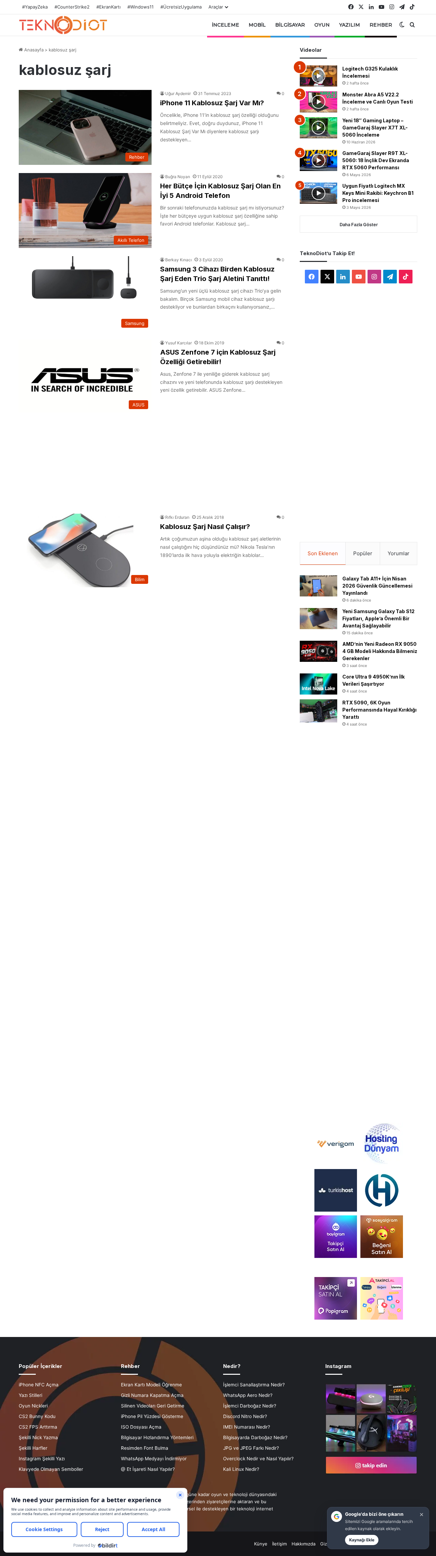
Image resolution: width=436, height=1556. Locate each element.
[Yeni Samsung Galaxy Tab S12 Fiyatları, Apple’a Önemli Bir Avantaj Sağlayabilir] (318, 618)
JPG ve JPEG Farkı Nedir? (251, 1448)
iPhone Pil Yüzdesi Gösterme (152, 1416)
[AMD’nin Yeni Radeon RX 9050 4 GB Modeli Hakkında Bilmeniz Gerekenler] (318, 651)
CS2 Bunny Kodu (37, 1416)
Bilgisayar (290, 25)
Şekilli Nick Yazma (38, 1437)
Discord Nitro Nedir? (245, 1416)
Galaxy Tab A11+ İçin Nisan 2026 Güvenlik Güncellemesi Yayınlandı (377, 586)
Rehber (381, 25)
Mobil (257, 25)
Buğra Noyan (177, 176)
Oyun (321, 25)
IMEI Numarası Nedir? (246, 1427)
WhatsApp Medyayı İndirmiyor (154, 1458)
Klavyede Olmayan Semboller (51, 1469)
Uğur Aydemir (178, 93)
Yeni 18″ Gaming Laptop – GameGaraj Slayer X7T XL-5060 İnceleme (375, 128)
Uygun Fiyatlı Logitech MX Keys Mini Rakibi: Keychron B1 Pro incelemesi (378, 193)
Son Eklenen (323, 553)
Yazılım (349, 25)
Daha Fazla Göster (359, 224)
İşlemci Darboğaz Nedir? (249, 1406)
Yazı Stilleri (30, 1395)
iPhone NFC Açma (39, 1384)
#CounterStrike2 (72, 7)
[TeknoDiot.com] (63, 25)
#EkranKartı (108, 7)
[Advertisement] (151, 460)
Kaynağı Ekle (361, 1539)
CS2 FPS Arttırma (38, 1427)
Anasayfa (33, 49)
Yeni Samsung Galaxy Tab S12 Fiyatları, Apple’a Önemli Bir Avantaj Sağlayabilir (378, 618)
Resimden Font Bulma (144, 1448)
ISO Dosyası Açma (141, 1427)
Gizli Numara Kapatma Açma (152, 1395)
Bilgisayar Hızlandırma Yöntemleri (157, 1437)
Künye (260, 1543)
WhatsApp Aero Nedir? (247, 1395)
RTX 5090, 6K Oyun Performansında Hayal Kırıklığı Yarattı (379, 710)
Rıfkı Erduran (177, 517)
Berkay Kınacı (178, 259)
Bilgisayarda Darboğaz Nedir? (255, 1437)
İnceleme (225, 25)
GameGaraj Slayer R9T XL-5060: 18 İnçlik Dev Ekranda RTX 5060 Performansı (375, 160)
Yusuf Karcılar (178, 342)
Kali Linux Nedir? (241, 1469)
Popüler (362, 553)
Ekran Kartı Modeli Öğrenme (151, 1384)
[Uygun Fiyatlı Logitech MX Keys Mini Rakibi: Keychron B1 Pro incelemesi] (318, 193)
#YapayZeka (35, 7)
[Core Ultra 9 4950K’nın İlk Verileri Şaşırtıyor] (318, 684)
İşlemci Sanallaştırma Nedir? (254, 1384)
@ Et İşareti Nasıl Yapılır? (148, 1469)
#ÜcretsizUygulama (181, 7)
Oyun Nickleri (33, 1406)
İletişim (279, 1543)
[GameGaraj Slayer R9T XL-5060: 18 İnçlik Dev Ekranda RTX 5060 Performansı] (318, 160)
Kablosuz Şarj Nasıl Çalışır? (205, 527)
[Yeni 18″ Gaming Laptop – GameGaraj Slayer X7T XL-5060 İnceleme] (318, 127)
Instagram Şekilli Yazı (42, 1458)
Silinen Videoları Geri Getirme (152, 1406)
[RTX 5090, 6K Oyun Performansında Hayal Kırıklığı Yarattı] (318, 711)
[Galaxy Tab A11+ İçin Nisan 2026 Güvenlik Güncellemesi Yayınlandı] (318, 585)
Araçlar (215, 7)
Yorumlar (398, 553)
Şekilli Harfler (33, 1448)
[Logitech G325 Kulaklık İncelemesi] (318, 76)
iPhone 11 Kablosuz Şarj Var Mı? (212, 103)
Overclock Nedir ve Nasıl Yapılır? (258, 1458)
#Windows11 (140, 7)
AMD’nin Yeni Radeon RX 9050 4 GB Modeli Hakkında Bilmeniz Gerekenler (379, 651)
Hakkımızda (303, 1543)
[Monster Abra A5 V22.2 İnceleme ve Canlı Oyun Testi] (318, 101)
